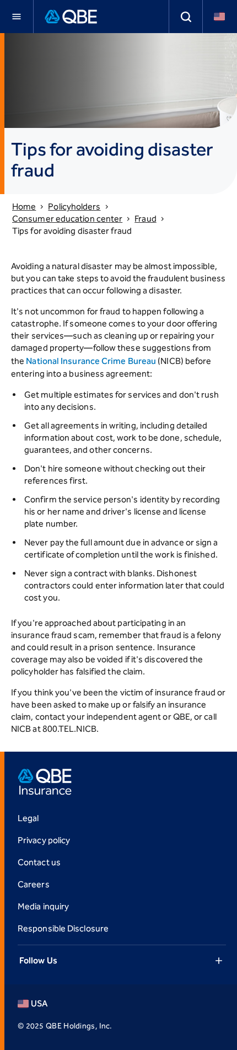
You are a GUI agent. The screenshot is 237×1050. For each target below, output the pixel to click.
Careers (34, 884)
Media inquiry (43, 906)
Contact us (39, 862)
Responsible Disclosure (63, 928)
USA (39, 1003)
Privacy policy (44, 840)
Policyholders (74, 206)
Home (24, 206)
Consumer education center (67, 218)
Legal (28, 818)
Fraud (145, 218)
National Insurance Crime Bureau (91, 361)
